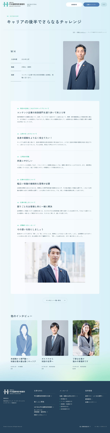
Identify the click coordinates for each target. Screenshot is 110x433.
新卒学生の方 (64, 406)
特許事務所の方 (65, 409)
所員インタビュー (81, 32)
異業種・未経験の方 (66, 404)
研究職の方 (64, 399)
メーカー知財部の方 (66, 401)
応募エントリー (91, 4)
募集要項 (74, 4)
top (74, 32)
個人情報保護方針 (84, 426)
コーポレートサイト (100, 426)
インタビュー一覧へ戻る (53, 300)
